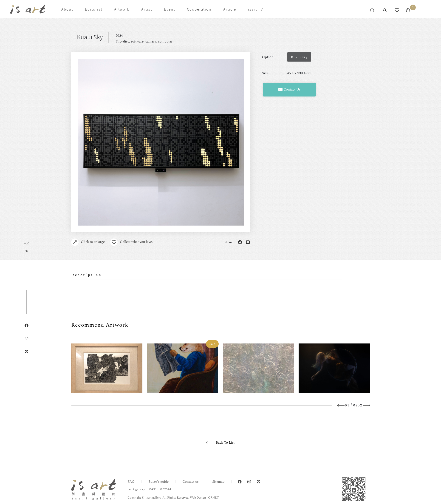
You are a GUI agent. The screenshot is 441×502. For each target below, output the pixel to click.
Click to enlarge (93, 241)
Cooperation (199, 9)
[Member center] (385, 10)
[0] (408, 10)
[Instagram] (249, 482)
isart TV (255, 9)
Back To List (225, 442)
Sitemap (218, 481)
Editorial (93, 9)
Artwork (121, 9)
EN (26, 251)
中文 (26, 243)
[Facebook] (239, 482)
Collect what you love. (136, 241)
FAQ (131, 481)
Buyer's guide (158, 481)
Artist (146, 9)
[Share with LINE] (246, 242)
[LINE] (258, 482)
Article (229, 9)
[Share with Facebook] (239, 242)
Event (169, 9)
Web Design (198, 497)
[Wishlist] (397, 10)
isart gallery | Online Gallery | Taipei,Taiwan (27, 9)
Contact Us (291, 89)
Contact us (190, 481)
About (67, 9)
